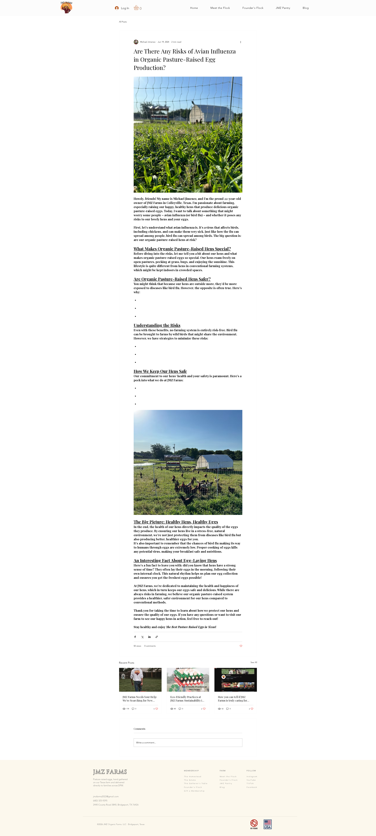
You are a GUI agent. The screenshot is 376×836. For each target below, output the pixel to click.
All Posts (123, 21)
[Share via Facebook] (135, 636)
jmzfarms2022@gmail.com (106, 796)
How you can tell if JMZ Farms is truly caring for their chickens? (232, 698)
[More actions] (240, 42)
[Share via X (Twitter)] (142, 636)
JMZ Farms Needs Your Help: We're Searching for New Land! (140, 698)
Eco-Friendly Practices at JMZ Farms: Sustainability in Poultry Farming (187, 698)
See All (254, 662)
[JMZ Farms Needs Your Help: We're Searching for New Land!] (140, 680)
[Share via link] (156, 636)
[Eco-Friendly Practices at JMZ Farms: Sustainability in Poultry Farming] (188, 680)
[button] (139, 7)
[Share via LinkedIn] (149, 636)
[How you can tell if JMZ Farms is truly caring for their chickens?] (235, 680)
